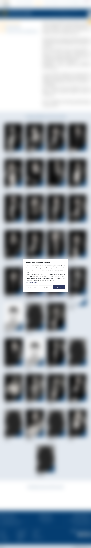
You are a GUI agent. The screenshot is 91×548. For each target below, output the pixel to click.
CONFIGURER (32, 287)
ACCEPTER (59, 287)
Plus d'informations (31, 282)
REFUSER (45, 287)
